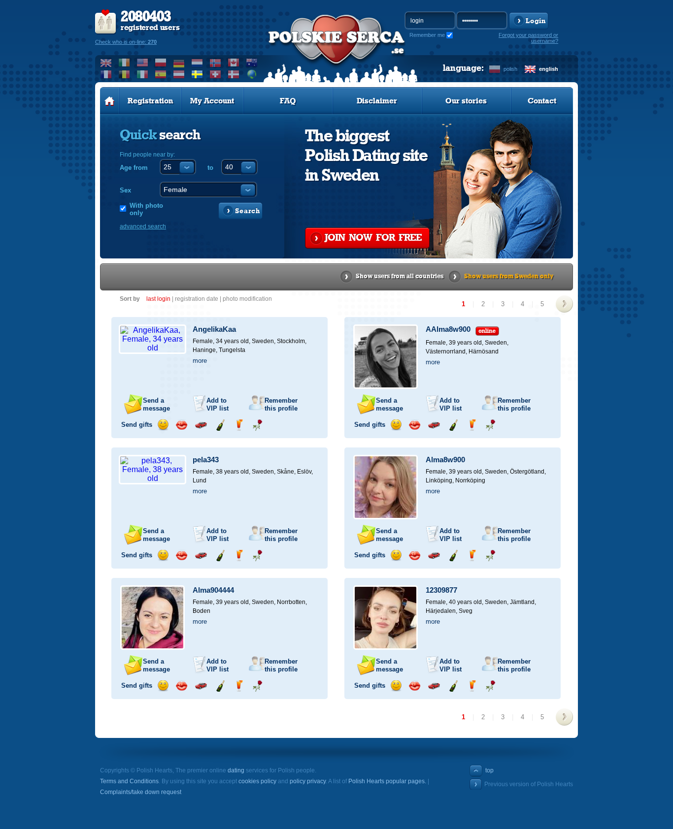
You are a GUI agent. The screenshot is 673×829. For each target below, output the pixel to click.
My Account (212, 101)
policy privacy (308, 781)
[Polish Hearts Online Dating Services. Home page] (109, 101)
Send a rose (257, 425)
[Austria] (179, 74)
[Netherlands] (197, 62)
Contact (542, 101)
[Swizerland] (215, 74)
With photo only (146, 209)
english (548, 69)
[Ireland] (124, 62)
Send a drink (238, 425)
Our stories (466, 101)
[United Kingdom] (106, 62)
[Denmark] (234, 74)
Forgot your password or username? (528, 38)
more (200, 360)
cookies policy (257, 781)
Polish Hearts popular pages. (387, 781)
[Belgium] (124, 74)
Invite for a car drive (201, 425)
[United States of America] (142, 62)
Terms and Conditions (129, 781)
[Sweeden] (197, 74)
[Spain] (161, 74)
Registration (150, 101)
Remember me (427, 35)
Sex (125, 190)
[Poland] (161, 62)
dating (236, 770)
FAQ (288, 101)
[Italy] (142, 74)
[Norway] (215, 62)
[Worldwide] (252, 74)
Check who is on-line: (126, 42)
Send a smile (162, 425)
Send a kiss (181, 425)
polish (510, 69)
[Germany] (179, 62)
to (210, 167)
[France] (106, 74)
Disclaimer (377, 101)
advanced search (143, 226)
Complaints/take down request (140, 792)
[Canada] (234, 62)
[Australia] (252, 62)
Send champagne (220, 425)
